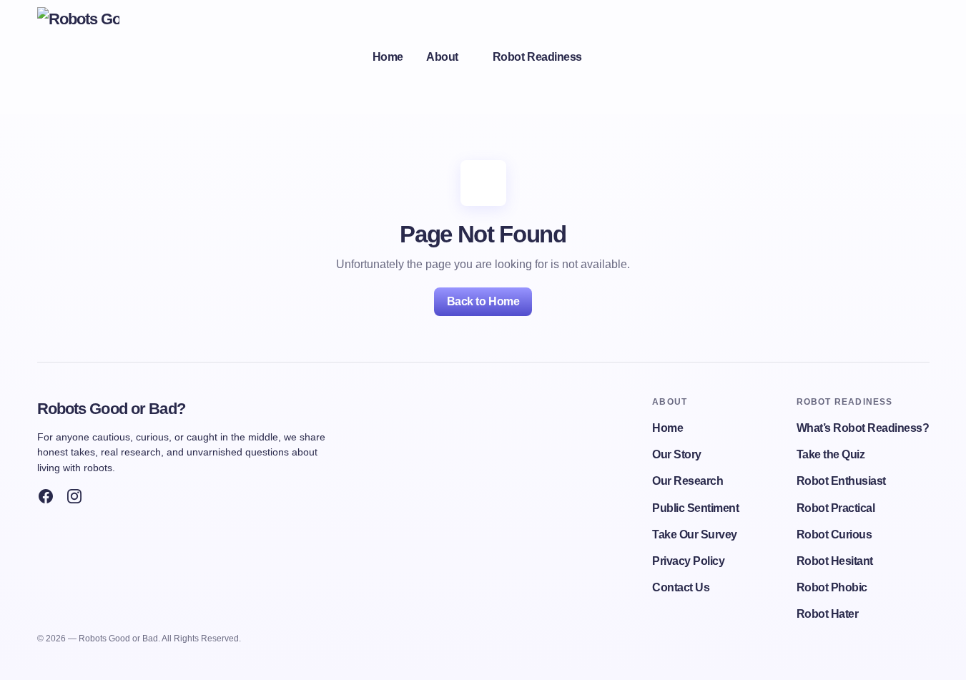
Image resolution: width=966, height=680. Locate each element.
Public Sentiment (695, 508)
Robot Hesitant (835, 561)
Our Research (687, 481)
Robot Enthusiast (841, 481)
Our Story (676, 454)
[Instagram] (74, 496)
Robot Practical (836, 508)
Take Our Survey (694, 534)
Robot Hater (828, 614)
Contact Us (680, 587)
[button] (911, 57)
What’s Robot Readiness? (863, 428)
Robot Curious (834, 534)
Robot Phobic (832, 587)
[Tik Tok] (103, 496)
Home (667, 428)
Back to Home (483, 301)
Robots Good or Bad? (111, 409)
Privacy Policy (688, 561)
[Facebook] (45, 496)
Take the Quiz (831, 454)
